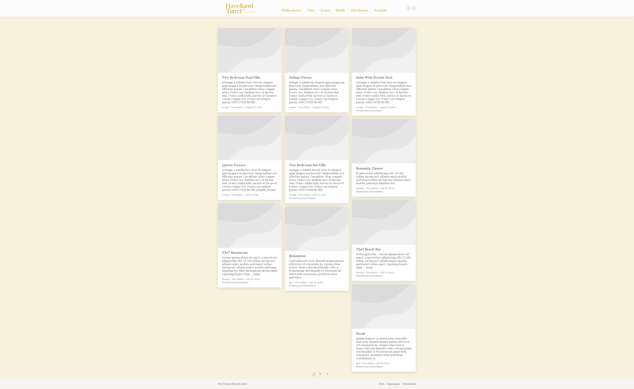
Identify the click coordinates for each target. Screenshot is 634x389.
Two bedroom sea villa (307, 165)
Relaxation (297, 256)
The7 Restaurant (235, 253)
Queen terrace (234, 165)
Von (237, 107)
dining (360, 188)
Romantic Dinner (369, 168)
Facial (360, 333)
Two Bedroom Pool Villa (241, 77)
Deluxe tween (300, 77)
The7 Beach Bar (368, 249)
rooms (225, 107)
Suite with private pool (374, 77)
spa (291, 282)
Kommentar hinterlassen (369, 110)
